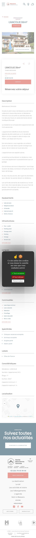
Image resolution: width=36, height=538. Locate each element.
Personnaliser (18, 281)
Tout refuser (18, 277)
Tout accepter (18, 273)
